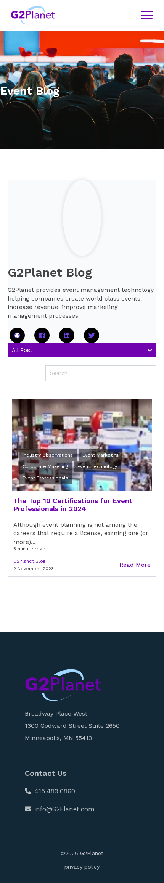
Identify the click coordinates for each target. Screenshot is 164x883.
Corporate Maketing (45, 466)
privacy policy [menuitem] (82, 867)
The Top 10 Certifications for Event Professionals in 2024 (72, 505)
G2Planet (91, 853)
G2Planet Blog (29, 561)
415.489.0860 (54, 791)
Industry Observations (48, 455)
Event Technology (97, 466)
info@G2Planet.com (64, 809)
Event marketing (100, 455)
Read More (135, 564)
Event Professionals (45, 478)
